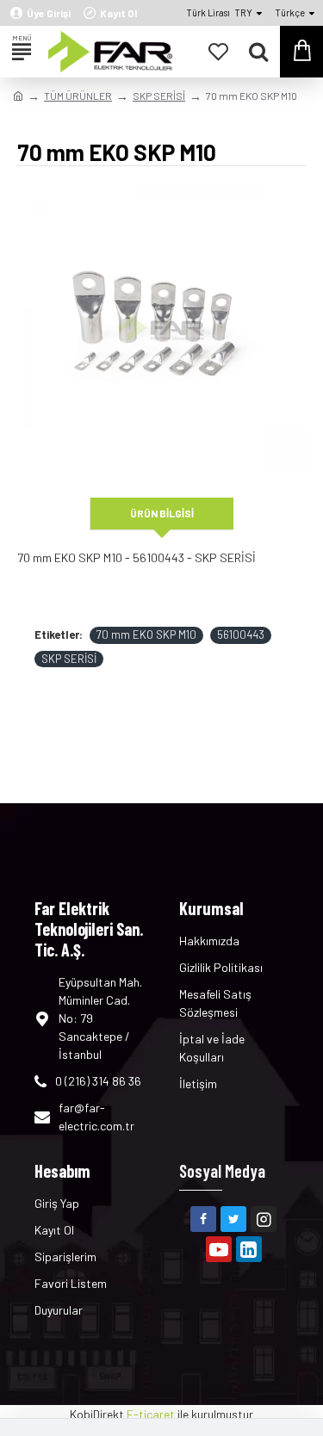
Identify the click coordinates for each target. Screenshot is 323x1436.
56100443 (240, 634)
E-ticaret (151, 1414)
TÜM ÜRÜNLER (78, 96)
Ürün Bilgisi (162, 513)
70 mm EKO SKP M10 (146, 634)
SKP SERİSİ (159, 96)
